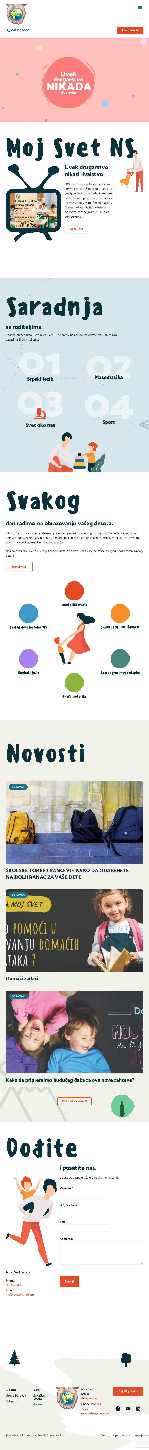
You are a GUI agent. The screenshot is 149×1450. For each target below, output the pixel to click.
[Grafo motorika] (74, 682)
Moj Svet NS (39, 1436)
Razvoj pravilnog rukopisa (120, 672)
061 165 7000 (91, 1406)
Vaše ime (66, 1188)
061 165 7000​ (14, 1285)
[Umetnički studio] (74, 590)
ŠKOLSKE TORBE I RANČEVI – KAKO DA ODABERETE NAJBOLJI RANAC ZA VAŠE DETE (67, 874)
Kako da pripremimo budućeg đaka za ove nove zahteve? (70, 1080)
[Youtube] (128, 1409)
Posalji (69, 1281)
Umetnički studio (74, 605)
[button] (139, 7)
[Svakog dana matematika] (28, 613)
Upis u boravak (16, 1395)
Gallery (38, 1404)
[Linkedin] (138, 1409)
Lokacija (11, 1401)
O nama (11, 1389)
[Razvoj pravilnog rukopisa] (120, 658)
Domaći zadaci (22, 979)
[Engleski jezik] (28, 658)
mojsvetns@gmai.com (20, 1294)
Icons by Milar (56, 1436)
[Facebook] (118, 1409)
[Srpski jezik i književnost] (120, 613)
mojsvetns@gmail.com (96, 1413)
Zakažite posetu (39, 1397)
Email (63, 1222)
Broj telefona (69, 1205)
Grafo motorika (74, 696)
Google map (89, 1398)
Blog (36, 1389)
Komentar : (67, 1239)
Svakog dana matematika (28, 627)
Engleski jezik (28, 672)
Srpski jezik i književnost (120, 627)
